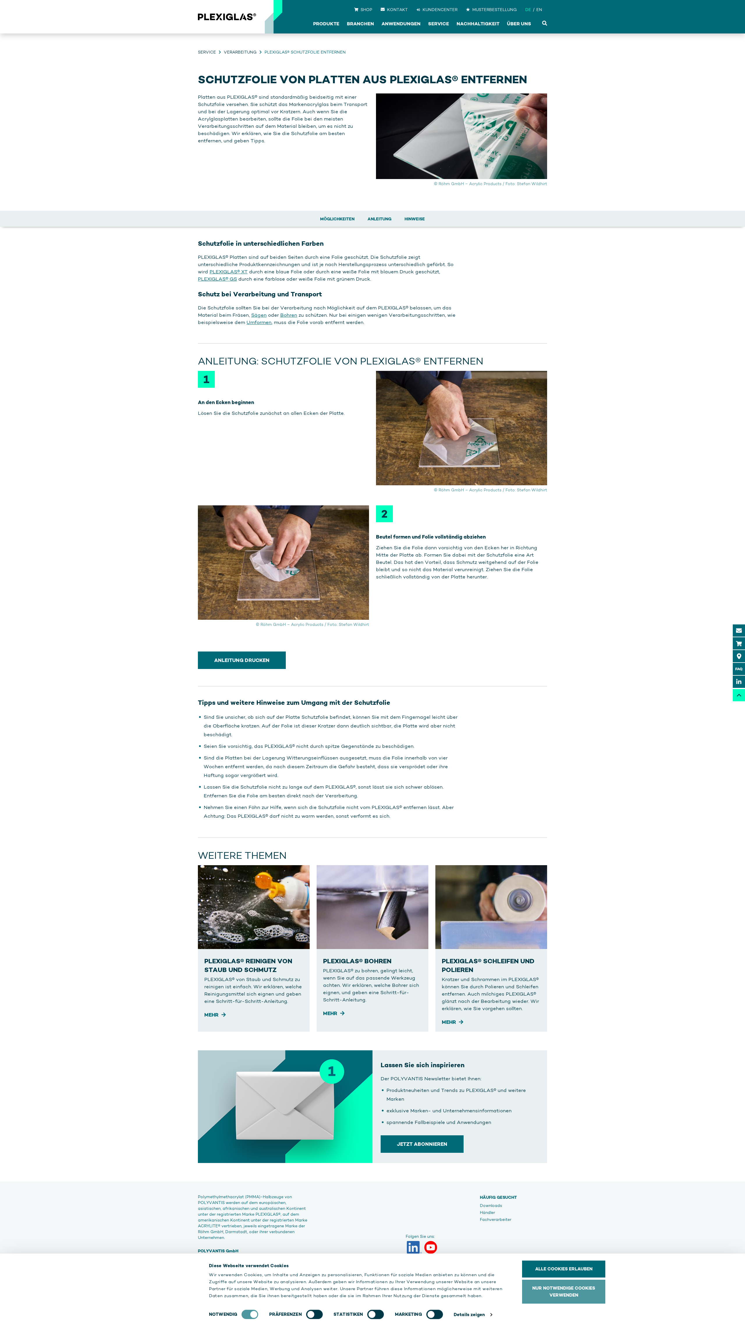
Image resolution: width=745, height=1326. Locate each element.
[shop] (739, 643)
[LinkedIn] (414, 1247)
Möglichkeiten (337, 219)
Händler (487, 1212)
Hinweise (415, 219)
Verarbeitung (240, 52)
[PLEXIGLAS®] (227, 17)
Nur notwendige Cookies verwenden (563, 1291)
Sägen (259, 315)
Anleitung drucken (241, 660)
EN (539, 9)
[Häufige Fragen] (739, 669)
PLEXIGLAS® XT (229, 271)
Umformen (259, 322)
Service (207, 52)
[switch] (314, 1314)
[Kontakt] (739, 630)
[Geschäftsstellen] (739, 656)
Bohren (288, 315)
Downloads (491, 1205)
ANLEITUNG (379, 219)
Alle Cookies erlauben (564, 1269)
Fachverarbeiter (495, 1219)
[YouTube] (430, 1247)
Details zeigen (469, 1314)
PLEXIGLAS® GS (217, 279)
